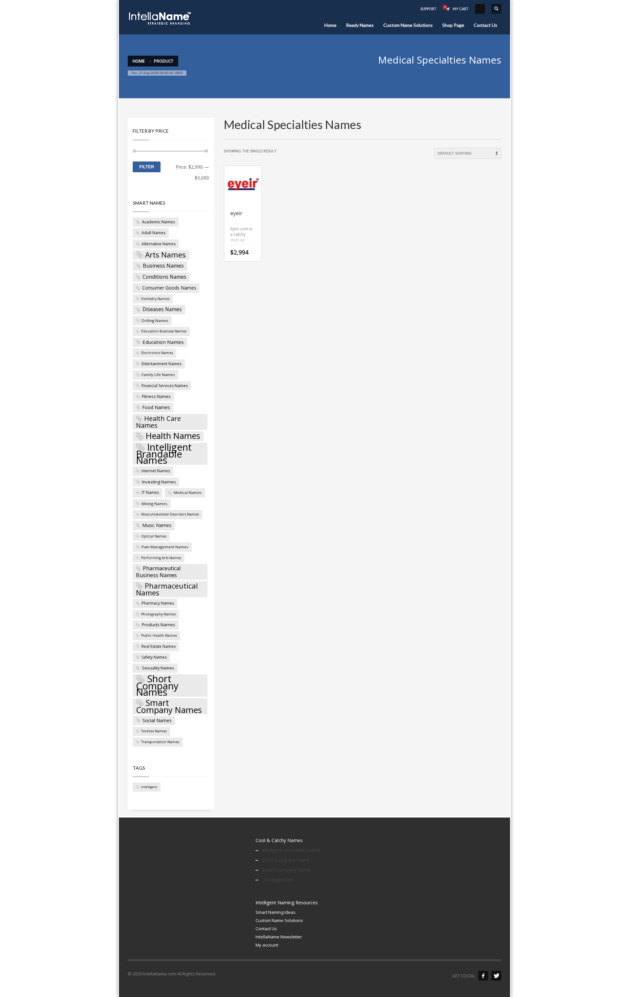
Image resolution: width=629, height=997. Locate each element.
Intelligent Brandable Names (164, 454)
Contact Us (266, 928)
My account (267, 945)
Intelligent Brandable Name (291, 850)
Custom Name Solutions (279, 920)
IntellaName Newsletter (279, 937)
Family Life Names (158, 374)
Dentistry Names (155, 298)
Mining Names (154, 503)
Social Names (157, 720)
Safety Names (154, 657)
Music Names (156, 525)
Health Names (173, 436)
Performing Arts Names (161, 557)
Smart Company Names (169, 706)
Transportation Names (160, 742)
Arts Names (165, 255)
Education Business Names (163, 331)
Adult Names (153, 232)
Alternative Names (159, 244)
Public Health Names (159, 635)
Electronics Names (157, 352)
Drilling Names (155, 320)
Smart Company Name (286, 870)
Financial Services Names (165, 385)
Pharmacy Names (158, 603)
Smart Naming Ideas (275, 912)
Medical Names (188, 492)
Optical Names (153, 536)
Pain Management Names (165, 546)
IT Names (150, 492)
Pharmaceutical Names (167, 589)
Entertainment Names (161, 364)
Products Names (158, 625)
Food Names (156, 407)
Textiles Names (154, 731)
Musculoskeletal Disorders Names (170, 514)
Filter (146, 166)
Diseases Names (162, 309)
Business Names (163, 265)
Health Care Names (158, 422)
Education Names (163, 342)
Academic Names (158, 222)
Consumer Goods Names (169, 288)
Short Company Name (286, 860)
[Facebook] (483, 976)
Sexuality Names (158, 668)
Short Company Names (157, 685)
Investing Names (159, 482)
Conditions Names (164, 276)
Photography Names (158, 614)
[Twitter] (496, 976)
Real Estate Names (159, 646)
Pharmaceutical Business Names (158, 571)
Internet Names (156, 471)
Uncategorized (277, 879)
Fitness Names (156, 396)
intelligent (149, 787)
